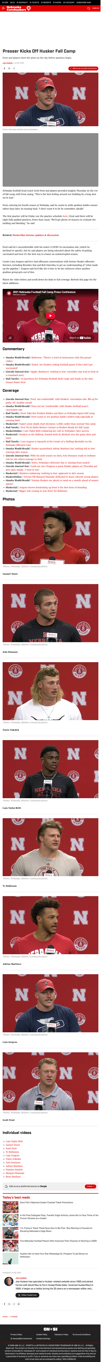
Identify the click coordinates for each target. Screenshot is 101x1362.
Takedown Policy (61, 1335)
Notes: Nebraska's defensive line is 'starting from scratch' (60, 462)
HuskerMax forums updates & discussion (36, 235)
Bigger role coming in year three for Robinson (43, 491)
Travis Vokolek (13, 1159)
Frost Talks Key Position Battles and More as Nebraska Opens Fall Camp (58, 413)
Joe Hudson (8, 63)
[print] (19, 1304)
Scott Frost (11, 1148)
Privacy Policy (16, 1335)
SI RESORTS (46, 3)
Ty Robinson (12, 1152)
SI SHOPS (57, 3)
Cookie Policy (41, 1335)
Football (14, 1317)
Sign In (95, 8)
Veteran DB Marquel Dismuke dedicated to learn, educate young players (61, 477)
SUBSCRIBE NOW (84, 3)
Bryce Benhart (13, 1176)
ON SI (12, 3)
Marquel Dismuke (15, 1173)
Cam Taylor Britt (14, 1141)
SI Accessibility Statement (21, 1339)
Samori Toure (13, 1145)
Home (5, 1317)
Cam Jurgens (12, 1155)
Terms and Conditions (81, 1335)
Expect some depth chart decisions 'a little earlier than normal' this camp (57, 424)
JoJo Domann (13, 1162)
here (65, 216)
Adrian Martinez (14, 1166)
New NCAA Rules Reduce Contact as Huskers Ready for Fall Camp (55, 427)
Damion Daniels (14, 1169)
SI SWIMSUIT (22, 3)
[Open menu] (3, 8)
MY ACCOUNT (69, 3)
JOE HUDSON (21, 1278)
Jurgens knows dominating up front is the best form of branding (53, 487)
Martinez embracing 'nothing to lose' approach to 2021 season (51, 473)
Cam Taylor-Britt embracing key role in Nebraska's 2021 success (56, 431)
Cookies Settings (43, 1339)
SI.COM (5, 3)
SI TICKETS (34, 3)
